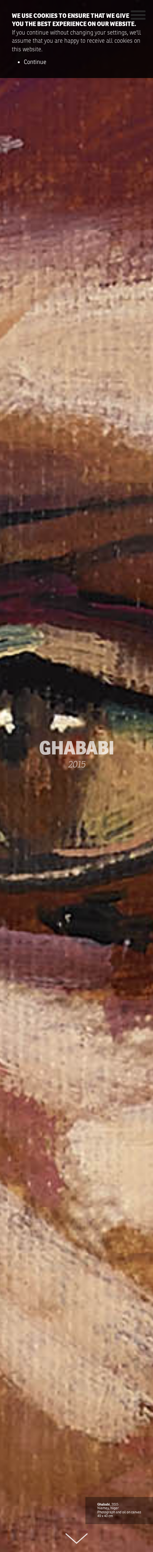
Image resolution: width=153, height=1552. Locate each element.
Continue (35, 62)
